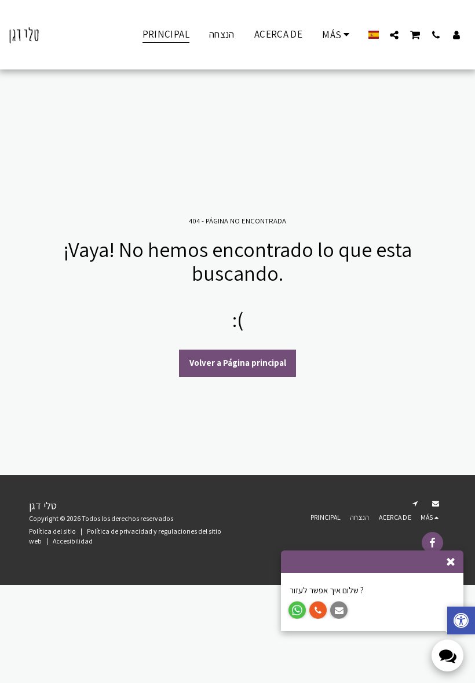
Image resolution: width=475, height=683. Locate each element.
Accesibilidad (73, 541)
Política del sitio (52, 531)
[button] (394, 35)
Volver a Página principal (237, 362)
